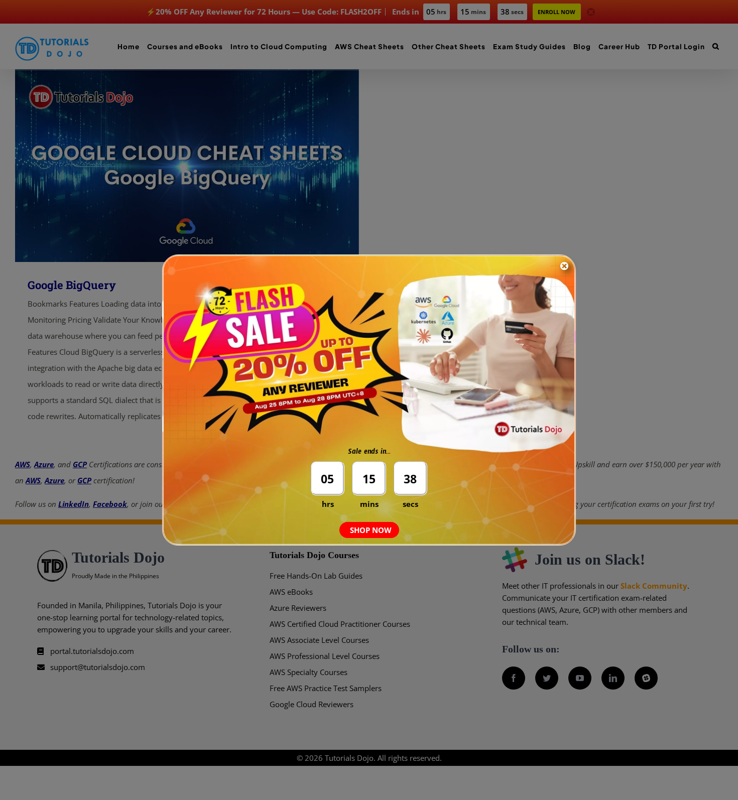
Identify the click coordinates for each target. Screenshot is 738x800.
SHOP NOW (371, 530)
